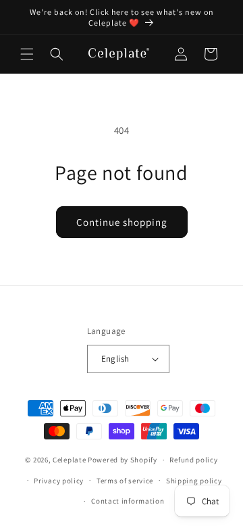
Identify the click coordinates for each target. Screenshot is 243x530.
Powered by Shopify (122, 459)
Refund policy (193, 459)
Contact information (127, 501)
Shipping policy (194, 480)
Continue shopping (121, 222)
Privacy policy (59, 480)
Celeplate (69, 459)
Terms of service (125, 480)
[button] (27, 54)
